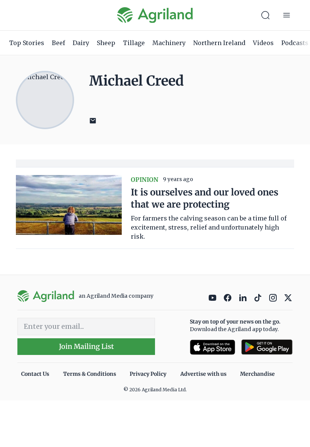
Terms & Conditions (89, 373)
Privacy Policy (148, 373)
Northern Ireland (219, 43)
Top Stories (26, 43)
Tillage (134, 43)
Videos (263, 43)
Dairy (81, 43)
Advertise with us (203, 373)
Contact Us (35, 373)
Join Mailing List (86, 346)
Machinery (169, 43)
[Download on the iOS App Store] (212, 347)
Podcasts (294, 43)
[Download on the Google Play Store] (267, 347)
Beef (58, 43)
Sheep (106, 43)
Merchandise (257, 373)
